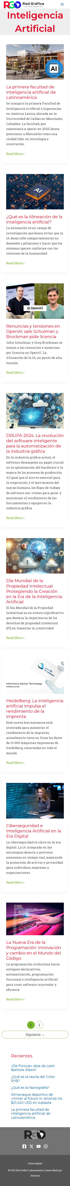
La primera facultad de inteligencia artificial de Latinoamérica (31, 92)
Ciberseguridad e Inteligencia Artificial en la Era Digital (33, 831)
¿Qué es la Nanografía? (30, 1088)
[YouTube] (38, 1146)
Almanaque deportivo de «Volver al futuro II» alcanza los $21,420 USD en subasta (36, 1099)
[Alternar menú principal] (62, 4)
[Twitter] (31, 1146)
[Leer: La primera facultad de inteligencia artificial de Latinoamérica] (35, 61)
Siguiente (35, 1034)
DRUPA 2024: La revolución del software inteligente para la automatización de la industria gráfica (35, 443)
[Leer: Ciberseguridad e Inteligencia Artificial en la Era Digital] (35, 800)
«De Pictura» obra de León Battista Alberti (33, 1068)
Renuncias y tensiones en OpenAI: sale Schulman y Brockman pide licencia (33, 331)
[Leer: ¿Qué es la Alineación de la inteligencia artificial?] (35, 191)
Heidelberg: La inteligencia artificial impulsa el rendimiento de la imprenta (34, 708)
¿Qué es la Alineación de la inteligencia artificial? (34, 219)
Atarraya (35, 1175)
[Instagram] (45, 1146)
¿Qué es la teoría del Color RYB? (33, 1079)
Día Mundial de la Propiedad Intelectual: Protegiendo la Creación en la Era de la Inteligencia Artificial (34, 591)
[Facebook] (24, 1146)
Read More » (15, 154)
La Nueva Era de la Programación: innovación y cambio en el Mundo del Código (33, 950)
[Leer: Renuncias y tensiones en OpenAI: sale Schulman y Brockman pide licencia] (35, 301)
